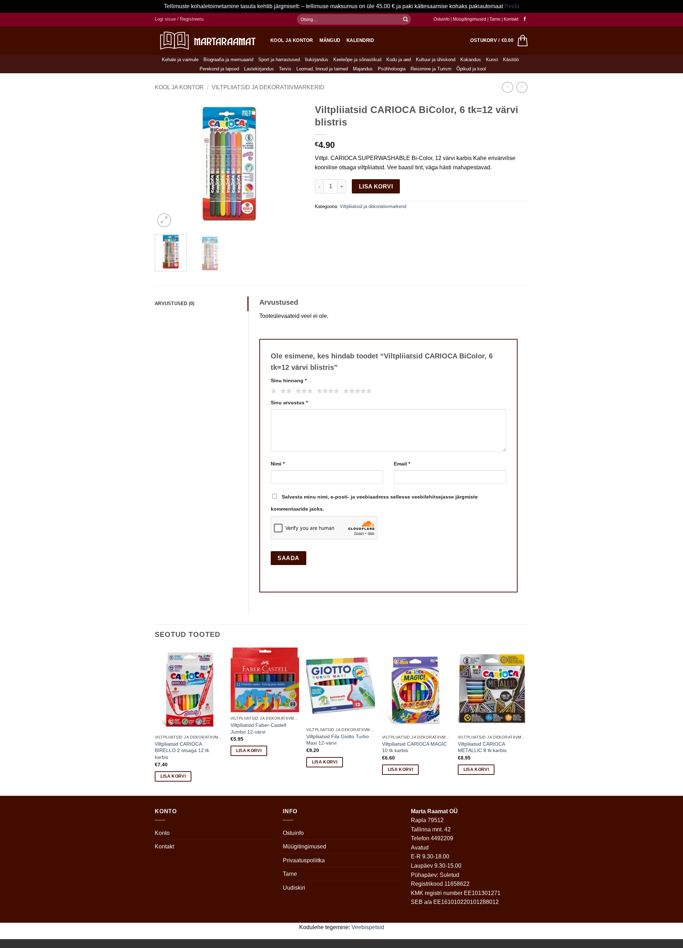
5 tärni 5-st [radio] (356, 391)
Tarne (495, 19)
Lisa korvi (376, 186)
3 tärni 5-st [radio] (303, 391)
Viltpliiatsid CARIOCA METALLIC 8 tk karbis (482, 747)
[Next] (292, 164)
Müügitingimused (469, 19)
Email (402, 464)
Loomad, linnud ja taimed (322, 68)
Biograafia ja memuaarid (228, 59)
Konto (162, 833)
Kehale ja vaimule (180, 59)
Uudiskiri (294, 888)
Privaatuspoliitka (304, 860)
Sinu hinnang (289, 380)
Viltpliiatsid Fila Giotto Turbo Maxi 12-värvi (337, 740)
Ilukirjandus (316, 59)
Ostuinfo (442, 19)
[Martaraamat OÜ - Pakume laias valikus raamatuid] (207, 40)
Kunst (492, 59)
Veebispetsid (367, 927)
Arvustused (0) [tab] (175, 303)
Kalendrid (360, 40)
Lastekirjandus (259, 68)
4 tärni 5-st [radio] (326, 391)
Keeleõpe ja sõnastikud (357, 59)
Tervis (285, 68)
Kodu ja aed (398, 59)
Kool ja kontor (291, 40)
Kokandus (470, 59)
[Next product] (507, 87)
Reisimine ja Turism (431, 68)
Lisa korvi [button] (173, 776)
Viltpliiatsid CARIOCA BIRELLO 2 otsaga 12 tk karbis (182, 750)
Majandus (363, 68)
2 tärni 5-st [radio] (285, 391)
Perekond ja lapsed (219, 68)
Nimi (278, 464)
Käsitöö (511, 59)
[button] (179, 19)
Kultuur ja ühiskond (435, 59)
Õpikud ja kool (471, 68)
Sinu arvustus (289, 402)
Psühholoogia (392, 68)
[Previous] (166, 164)
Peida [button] (511, 6)
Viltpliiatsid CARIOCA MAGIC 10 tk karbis (414, 747)
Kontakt (511, 19)
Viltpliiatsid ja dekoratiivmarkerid (268, 87)
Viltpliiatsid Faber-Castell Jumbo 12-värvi (258, 728)
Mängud (329, 40)
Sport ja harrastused (279, 59)
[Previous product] (521, 87)
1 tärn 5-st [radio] (272, 391)
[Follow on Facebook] (525, 19)
